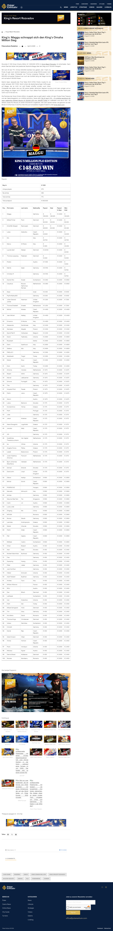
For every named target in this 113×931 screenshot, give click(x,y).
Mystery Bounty (8, 878)
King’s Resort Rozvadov (49, 64)
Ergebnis (17, 874)
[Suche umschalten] (60, 7)
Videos (91, 7)
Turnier (46, 878)
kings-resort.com (59, 105)
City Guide (5, 912)
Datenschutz (107, 928)
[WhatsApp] (15, 834)
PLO (27, 878)
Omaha (20, 878)
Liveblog (108, 7)
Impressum (100, 928)
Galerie (99, 7)
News (66, 7)
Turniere (5, 916)
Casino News (6, 904)
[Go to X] (110, 887)
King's (26, 874)
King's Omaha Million (39, 874)
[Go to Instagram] (102, 887)
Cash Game (6, 874)
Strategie (83, 7)
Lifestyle (73, 7)
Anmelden (64, 850)
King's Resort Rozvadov (13, 32)
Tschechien (89, 78)
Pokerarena (36, 878)
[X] (12, 834)
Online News (6, 908)
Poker (4, 900)
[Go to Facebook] (106, 887)
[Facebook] (8, 834)
